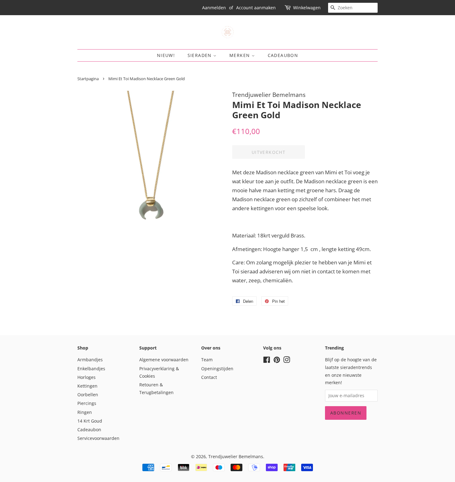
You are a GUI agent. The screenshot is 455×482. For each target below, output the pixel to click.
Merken (240, 55)
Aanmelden (214, 8)
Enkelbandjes (91, 368)
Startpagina (88, 78)
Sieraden (201, 55)
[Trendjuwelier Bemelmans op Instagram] (286, 361)
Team (207, 360)
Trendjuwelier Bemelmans (235, 456)
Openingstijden (217, 368)
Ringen (84, 412)
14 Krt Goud (89, 421)
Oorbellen (87, 394)
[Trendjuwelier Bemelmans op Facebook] (266, 361)
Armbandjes (90, 360)
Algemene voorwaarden (163, 360)
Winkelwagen (307, 8)
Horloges (86, 377)
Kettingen (87, 386)
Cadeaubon (283, 55)
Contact (209, 377)
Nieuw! (166, 55)
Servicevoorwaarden (98, 438)
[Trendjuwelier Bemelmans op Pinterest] (276, 361)
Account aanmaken (256, 8)
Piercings (86, 403)
